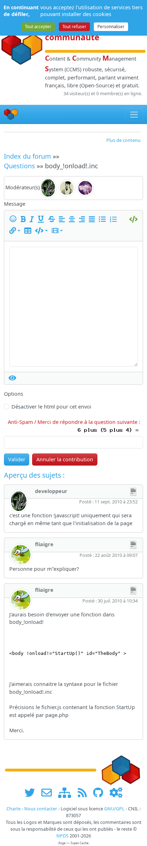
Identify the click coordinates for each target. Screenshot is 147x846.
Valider (16, 459)
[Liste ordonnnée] (114, 219)
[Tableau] (29, 230)
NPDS (62, 836)
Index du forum (27, 156)
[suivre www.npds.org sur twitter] (32, 792)
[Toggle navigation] (134, 114)
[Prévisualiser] (12, 378)
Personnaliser (111, 26)
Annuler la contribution (64, 459)
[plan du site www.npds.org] (67, 792)
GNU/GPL (114, 809)
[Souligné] (42, 219)
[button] (14, 230)
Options (13, 393)
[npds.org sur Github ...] (100, 792)
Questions (19, 165)
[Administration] (116, 792)
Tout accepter (38, 26)
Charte (13, 809)
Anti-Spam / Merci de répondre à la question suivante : (75, 422)
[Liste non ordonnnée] (103, 219)
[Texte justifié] (93, 219)
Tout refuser (74, 26)
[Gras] (24, 219)
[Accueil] (11, 115)
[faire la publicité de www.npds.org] (49, 792)
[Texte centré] (73, 219)
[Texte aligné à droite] (83, 219)
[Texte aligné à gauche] (63, 219)
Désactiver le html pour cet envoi (51, 406)
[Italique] (33, 219)
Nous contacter (40, 809)
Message (14, 203)
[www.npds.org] (120, 769)
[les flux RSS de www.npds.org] (85, 792)
